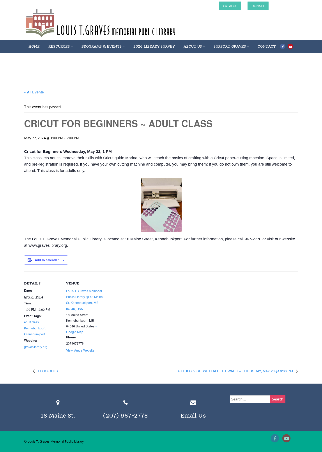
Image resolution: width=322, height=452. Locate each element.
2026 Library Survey (154, 46)
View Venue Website (80, 350)
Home (34, 46)
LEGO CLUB (47, 370)
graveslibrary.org (35, 347)
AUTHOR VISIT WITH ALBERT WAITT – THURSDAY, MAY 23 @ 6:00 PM (235, 370)
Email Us (193, 415)
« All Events (34, 92)
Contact (267, 46)
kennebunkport (34, 334)
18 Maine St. (58, 415)
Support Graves (230, 46)
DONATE (258, 6)
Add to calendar (47, 260)
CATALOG (230, 6)
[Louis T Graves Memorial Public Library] (112, 38)
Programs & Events (101, 46)
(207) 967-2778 (125, 415)
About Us (193, 46)
